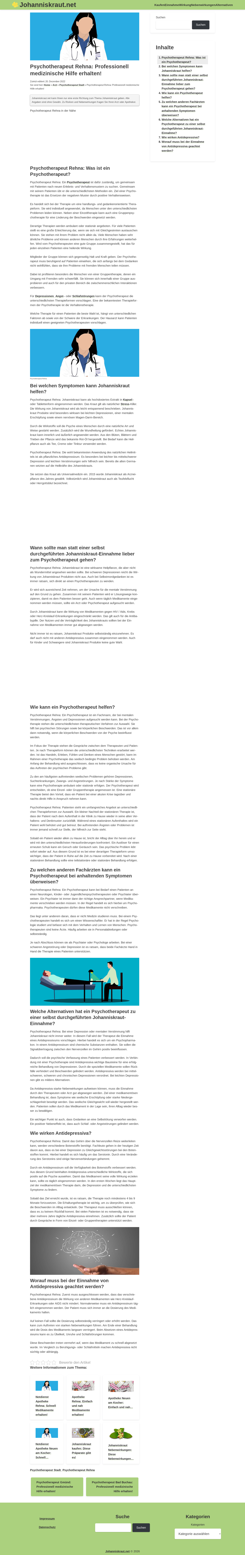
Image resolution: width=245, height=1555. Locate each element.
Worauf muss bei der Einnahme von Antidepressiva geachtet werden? (183, 146)
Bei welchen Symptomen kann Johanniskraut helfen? (182, 68)
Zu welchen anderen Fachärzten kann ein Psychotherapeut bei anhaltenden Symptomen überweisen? (183, 108)
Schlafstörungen (83, 296)
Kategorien (198, 1524)
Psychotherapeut (78, 182)
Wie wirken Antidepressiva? (180, 137)
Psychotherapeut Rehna (79, 1470)
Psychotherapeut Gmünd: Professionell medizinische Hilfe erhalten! (54, 1487)
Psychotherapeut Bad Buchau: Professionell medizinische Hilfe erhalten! (112, 1487)
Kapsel (127, 399)
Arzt (55, 85)
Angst (59, 296)
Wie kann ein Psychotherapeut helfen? (182, 95)
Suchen (160, 17)
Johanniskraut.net (48, 4)
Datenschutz (47, 1527)
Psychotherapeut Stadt (71, 85)
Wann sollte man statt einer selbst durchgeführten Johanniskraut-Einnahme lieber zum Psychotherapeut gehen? (185, 82)
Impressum (47, 1518)
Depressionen (44, 296)
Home (47, 85)
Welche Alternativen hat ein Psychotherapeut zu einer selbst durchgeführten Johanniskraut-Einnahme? (183, 126)
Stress (125, 404)
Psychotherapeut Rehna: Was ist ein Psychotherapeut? (184, 59)
